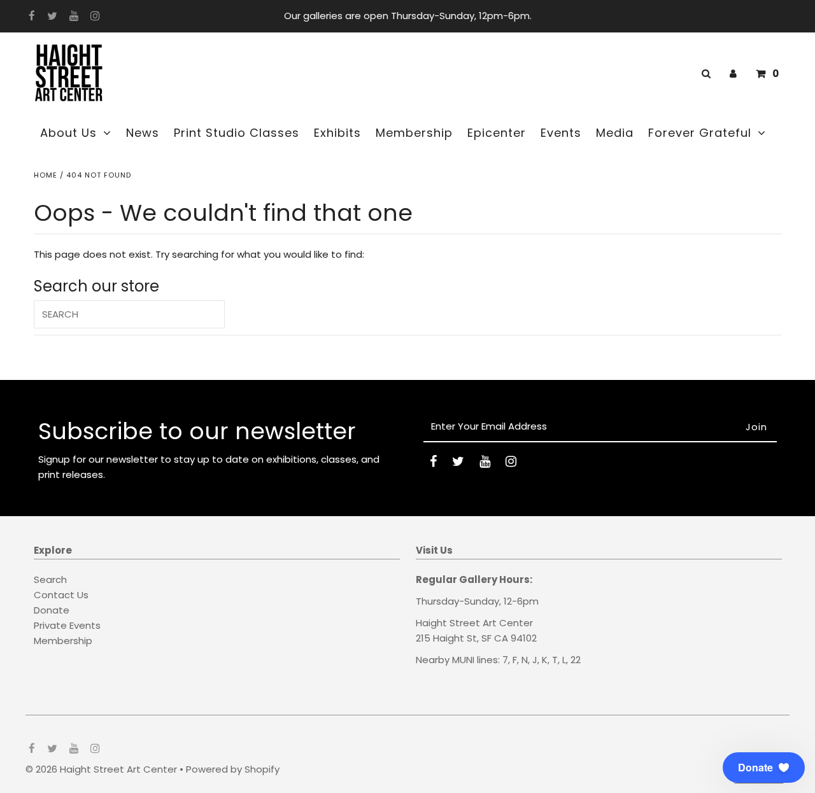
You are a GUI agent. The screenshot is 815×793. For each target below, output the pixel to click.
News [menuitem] (142, 133)
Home (45, 175)
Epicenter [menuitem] (496, 133)
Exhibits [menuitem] (337, 133)
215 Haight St (446, 638)
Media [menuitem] (615, 133)
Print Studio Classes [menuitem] (236, 133)
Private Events (67, 625)
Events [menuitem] (561, 133)
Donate (51, 610)
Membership (63, 640)
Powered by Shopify (233, 769)
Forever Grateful (699, 133)
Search (50, 579)
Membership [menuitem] (414, 133)
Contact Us (61, 594)
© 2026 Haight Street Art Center (101, 769)
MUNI (463, 659)
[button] (764, 767)
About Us (68, 133)
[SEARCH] (704, 73)
